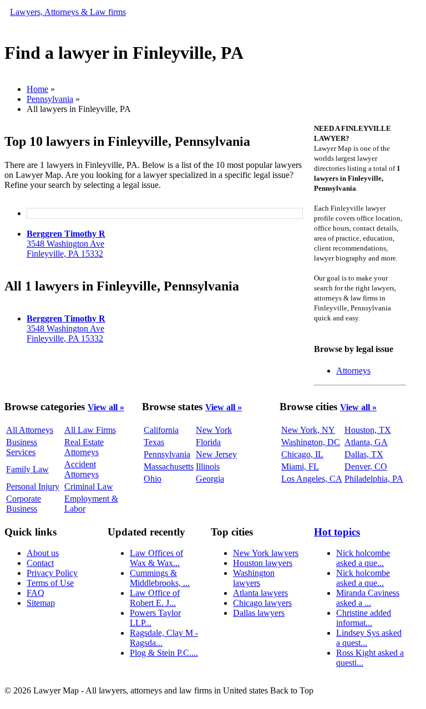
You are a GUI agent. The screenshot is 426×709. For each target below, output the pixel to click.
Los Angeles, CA (311, 478)
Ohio (152, 478)
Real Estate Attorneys (84, 447)
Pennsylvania (50, 99)
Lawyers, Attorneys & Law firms (68, 12)
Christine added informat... (363, 618)
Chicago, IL (302, 454)
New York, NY (308, 430)
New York (214, 430)
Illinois (208, 466)
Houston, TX (367, 430)
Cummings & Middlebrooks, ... (160, 578)
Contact (40, 563)
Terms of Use (50, 583)
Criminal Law (88, 486)
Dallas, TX (363, 454)
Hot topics (337, 532)
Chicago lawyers (262, 603)
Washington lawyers (254, 578)
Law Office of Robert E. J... (155, 598)
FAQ (35, 593)
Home (37, 89)
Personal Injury (32, 486)
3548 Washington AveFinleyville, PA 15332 (66, 243)
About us (43, 553)
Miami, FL (300, 466)
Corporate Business (23, 503)
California (161, 430)
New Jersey (216, 454)
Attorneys (353, 370)
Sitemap (41, 603)
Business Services (21, 447)
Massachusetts (169, 466)
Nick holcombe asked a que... (363, 558)
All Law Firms (90, 430)
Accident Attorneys (81, 469)
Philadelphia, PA (373, 478)
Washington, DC (310, 442)
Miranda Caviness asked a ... (367, 598)
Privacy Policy (52, 573)
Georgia (210, 478)
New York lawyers (265, 553)
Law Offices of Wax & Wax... (156, 558)
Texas (154, 442)
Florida (208, 442)
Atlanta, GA (366, 442)
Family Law (27, 469)
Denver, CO (365, 466)
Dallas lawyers (259, 613)
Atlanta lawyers (260, 593)
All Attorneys (29, 430)
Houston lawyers (262, 563)
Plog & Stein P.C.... (164, 652)
